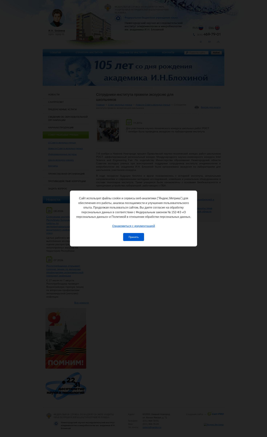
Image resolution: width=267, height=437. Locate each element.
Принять (134, 237)
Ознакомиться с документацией (133, 226)
